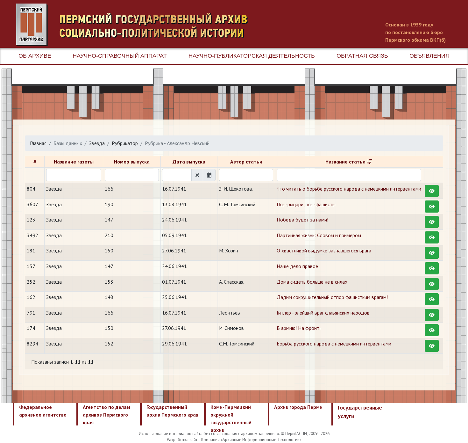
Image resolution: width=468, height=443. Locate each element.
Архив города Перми (298, 407)
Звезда (97, 143)
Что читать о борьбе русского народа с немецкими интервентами (349, 188)
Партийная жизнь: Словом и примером (319, 235)
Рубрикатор (125, 143)
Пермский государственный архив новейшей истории (135, 25)
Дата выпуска (189, 161)
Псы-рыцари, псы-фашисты (306, 204)
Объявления (429, 56)
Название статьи (345, 161)
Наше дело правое (297, 266)
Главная (38, 143)
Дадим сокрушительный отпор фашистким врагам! (332, 297)
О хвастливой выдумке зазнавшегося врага (324, 250)
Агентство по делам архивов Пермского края (106, 414)
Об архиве (34, 56)
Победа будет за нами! (302, 219)
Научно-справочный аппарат (120, 56)
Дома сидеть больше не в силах (312, 282)
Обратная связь (362, 56)
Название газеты (74, 161)
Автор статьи (246, 161)
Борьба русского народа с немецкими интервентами (334, 343)
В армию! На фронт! (299, 328)
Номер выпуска (132, 161)
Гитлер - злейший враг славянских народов (323, 312)
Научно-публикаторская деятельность (251, 56)
